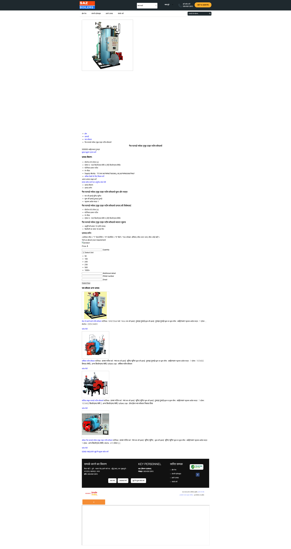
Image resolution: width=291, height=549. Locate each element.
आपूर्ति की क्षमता (90, 226)
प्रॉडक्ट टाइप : (120, 364)
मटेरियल (87, 212)
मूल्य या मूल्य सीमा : (175, 321)
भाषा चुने (167, 4)
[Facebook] (197, 476)
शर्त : (122, 321)
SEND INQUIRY (88, 452)
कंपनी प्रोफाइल (96, 14)
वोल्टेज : (90, 324)
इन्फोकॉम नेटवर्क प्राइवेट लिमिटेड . (187, 495)
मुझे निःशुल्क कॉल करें (101, 452)
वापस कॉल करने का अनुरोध (91, 182)
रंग (85, 215)
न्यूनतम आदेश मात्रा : (192, 321)
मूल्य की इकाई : (154, 321)
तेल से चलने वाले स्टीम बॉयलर (91, 321)
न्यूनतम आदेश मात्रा (91, 201)
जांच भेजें (103, 182)
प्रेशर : (203, 321)
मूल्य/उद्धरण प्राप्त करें (89, 152)
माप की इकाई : (135, 321)
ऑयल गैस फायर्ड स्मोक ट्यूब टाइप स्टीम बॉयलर (97, 440)
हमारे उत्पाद (109, 14)
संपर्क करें (121, 14)
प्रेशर (86, 218)
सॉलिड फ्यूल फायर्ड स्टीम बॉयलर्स (92, 400)
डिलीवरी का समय (90, 229)
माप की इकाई (89, 196)
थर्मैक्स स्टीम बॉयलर (88, 361)
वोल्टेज (87, 210)
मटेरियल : (110, 321)
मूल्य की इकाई (89, 199)
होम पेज (84, 14)
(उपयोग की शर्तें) (201, 492)
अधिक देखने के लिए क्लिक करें (94, 176)
